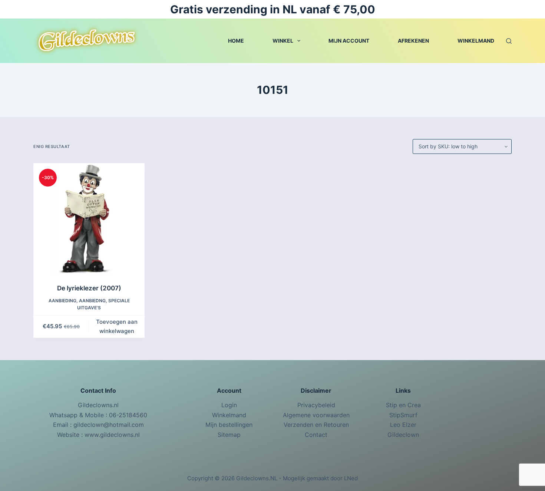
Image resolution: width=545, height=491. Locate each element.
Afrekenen (413, 40)
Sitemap (229, 434)
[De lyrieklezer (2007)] (89, 218)
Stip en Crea (403, 405)
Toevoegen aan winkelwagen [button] (117, 326)
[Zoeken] (509, 41)
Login (229, 405)
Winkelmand (476, 40)
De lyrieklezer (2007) (89, 288)
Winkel (282, 40)
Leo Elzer (403, 424)
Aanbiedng (92, 300)
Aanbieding (62, 300)
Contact (316, 434)
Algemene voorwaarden (316, 415)
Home (236, 40)
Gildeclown (403, 434)
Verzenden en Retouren (316, 424)
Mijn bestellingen (228, 424)
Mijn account (348, 40)
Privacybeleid (316, 405)
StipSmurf (403, 415)
